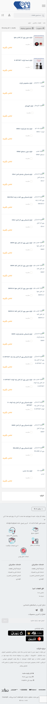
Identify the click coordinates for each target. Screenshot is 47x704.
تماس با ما (41, 593)
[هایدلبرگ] (41, 690)
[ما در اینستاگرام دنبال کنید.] (41, 610)
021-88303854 (33, 523)
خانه (44, 23)
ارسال (5, 620)
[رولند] (32, 690)
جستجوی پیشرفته (26, 28)
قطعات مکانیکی (37, 23)
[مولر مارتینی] (14, 690)
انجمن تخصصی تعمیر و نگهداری (37, 577)
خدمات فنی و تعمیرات (37, 572)
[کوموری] (23, 690)
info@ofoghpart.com (13, 523)
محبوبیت (39, 28)
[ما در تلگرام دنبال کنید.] (36, 610)
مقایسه (28, 44)
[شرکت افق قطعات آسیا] (22, 5)
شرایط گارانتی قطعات (37, 569)
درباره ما (41, 596)
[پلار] (5, 690)
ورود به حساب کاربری (9, 15)
